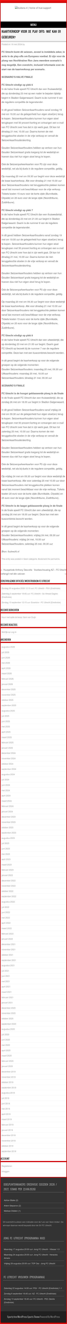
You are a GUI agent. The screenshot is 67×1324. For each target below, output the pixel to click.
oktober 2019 (7, 1082)
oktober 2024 (7, 763)
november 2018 (9, 1140)
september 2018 (9, 1151)
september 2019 (9, 1087)
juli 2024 (5, 779)
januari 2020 (7, 1066)
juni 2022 (6, 912)
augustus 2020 (8, 1029)
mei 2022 (6, 917)
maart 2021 (7, 991)
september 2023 (9, 832)
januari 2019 (7, 1130)
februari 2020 (7, 1061)
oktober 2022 (7, 891)
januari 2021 (7, 1002)
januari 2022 (7, 938)
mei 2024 (6, 790)
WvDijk (5, 632)
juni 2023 (6, 848)
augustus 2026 (8, 646)
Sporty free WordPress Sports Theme (23, 1317)
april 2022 (6, 922)
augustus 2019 (8, 1092)
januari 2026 (7, 684)
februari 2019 (7, 1124)
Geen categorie (30, 558)
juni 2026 (6, 657)
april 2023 (6, 859)
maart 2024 (7, 800)
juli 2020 (5, 1034)
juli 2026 (5, 652)
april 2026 (6, 668)
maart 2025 (7, 737)
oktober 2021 (7, 954)
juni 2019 (6, 1103)
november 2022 (9, 885)
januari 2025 (7, 747)
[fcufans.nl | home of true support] (33, 7)
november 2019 (9, 1076)
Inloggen (5, 1171)
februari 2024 (7, 806)
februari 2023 (7, 869)
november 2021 (9, 949)
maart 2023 (7, 864)
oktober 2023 (7, 827)
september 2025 (9, 705)
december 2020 (9, 1007)
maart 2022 (7, 928)
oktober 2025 (7, 699)
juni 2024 (6, 784)
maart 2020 (7, 1055)
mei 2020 (6, 1045)
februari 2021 (7, 997)
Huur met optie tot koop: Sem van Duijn (19, 617)
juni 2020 (6, 1039)
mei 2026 (6, 662)
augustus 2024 (8, 774)
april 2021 (6, 986)
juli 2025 (5, 715)
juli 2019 (5, 1098)
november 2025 (9, 694)
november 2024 (9, 758)
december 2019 (9, 1071)
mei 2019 (6, 1108)
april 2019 (6, 1114)
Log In (13, 632)
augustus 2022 (8, 901)
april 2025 (6, 731)
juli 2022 (5, 907)
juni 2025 (6, 721)
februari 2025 (7, 742)
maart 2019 (7, 1119)
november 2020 (9, 1013)
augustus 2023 (8, 838)
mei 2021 (6, 981)
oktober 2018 (7, 1145)
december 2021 (9, 944)
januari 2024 (7, 811)
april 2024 (6, 795)
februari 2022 (7, 933)
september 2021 (9, 960)
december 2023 (9, 816)
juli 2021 (5, 970)
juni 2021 (6, 976)
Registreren (7, 1166)
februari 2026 (7, 678)
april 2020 (6, 1050)
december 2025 (9, 689)
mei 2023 (6, 854)
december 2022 (9, 880)
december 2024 (9, 753)
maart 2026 (7, 673)
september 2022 (9, 896)
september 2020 (9, 1023)
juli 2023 (5, 843)
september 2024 (9, 769)
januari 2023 (7, 875)
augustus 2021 (8, 965)
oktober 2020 (7, 1018)
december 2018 (9, 1135)
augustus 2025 (8, 710)
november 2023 (9, 822)
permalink (55, 558)
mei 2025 (6, 726)
